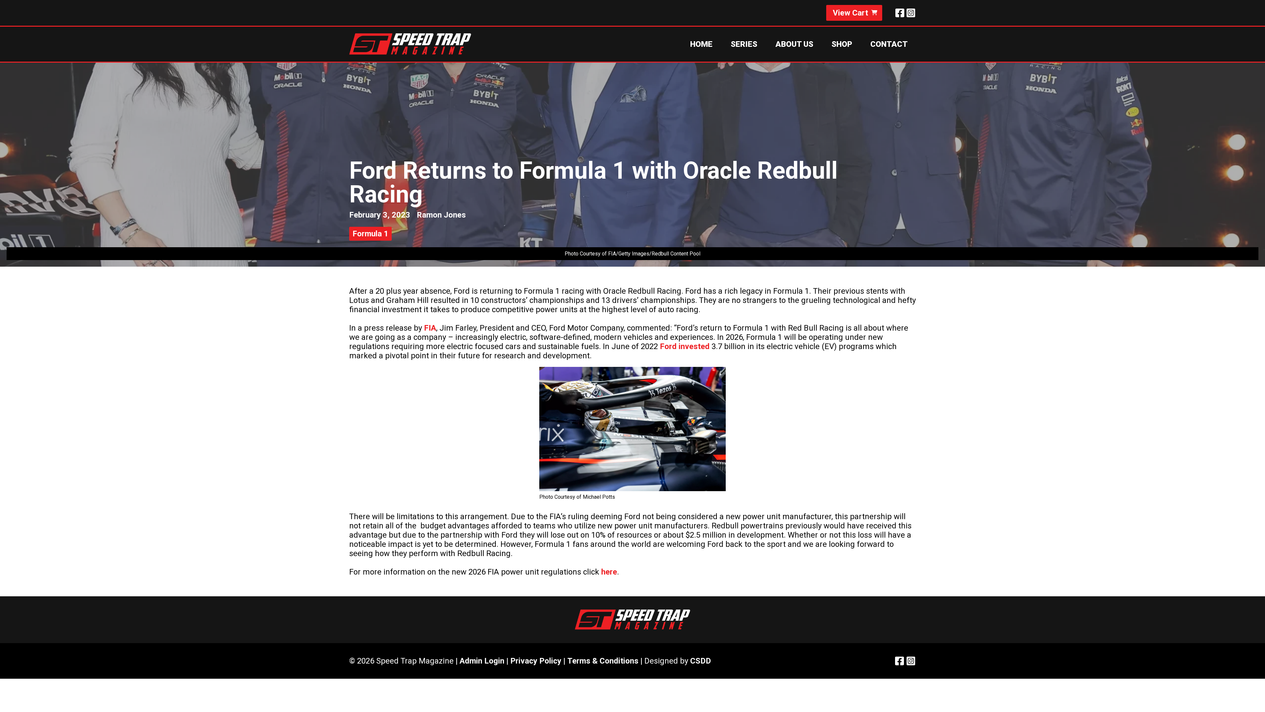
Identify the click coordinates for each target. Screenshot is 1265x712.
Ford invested (685, 346)
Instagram (911, 13)
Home (701, 44)
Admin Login (482, 661)
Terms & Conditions (602, 661)
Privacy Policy (535, 661)
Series (744, 44)
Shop (841, 44)
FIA (430, 328)
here (609, 572)
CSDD (700, 661)
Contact (889, 44)
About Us (794, 44)
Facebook (899, 13)
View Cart (850, 12)
